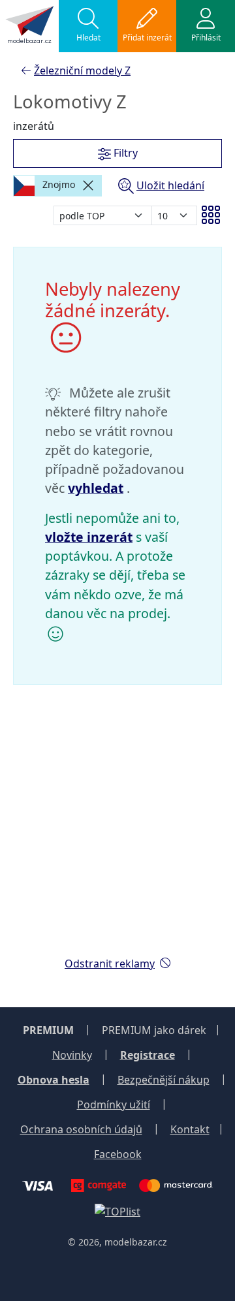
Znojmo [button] (57, 184)
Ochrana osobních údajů (81, 1129)
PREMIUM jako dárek (154, 1030)
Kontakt (190, 1129)
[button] (88, 26)
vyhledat (95, 488)
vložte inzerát (89, 537)
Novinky (72, 1055)
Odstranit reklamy (110, 963)
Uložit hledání (170, 185)
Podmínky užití (113, 1104)
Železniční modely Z (82, 70)
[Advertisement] (117, 828)
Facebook (118, 1154)
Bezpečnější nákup (164, 1080)
